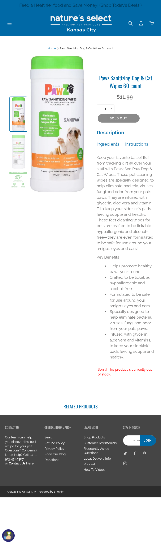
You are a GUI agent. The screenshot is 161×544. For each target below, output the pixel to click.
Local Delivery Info (97, 458)
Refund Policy (54, 443)
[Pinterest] (144, 453)
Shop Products (94, 437)
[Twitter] (125, 453)
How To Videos (94, 469)
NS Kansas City (26, 491)
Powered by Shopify (51, 491)
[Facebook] (135, 453)
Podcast (89, 464)
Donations (51, 460)
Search (49, 437)
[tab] (110, 133)
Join (148, 440)
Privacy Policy (54, 448)
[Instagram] (125, 463)
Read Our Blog (55, 454)
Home (52, 48)
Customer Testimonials (100, 443)
